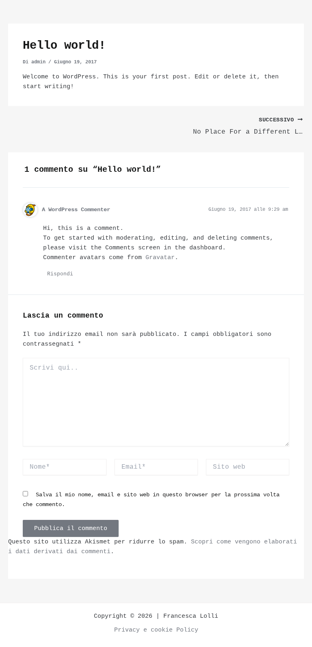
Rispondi (60, 274)
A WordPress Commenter (76, 209)
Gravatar (160, 257)
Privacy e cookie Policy (156, 630)
